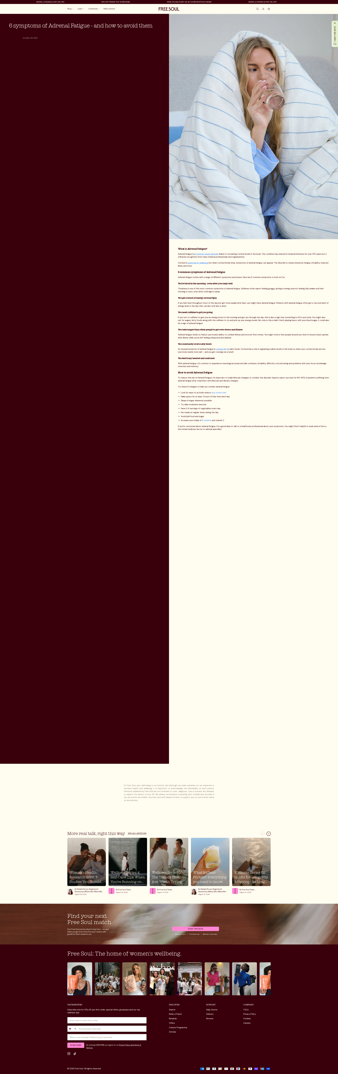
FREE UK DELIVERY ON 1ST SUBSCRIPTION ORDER (159, 2)
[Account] (263, 9)
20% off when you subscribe (86, 2)
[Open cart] (268, 9)
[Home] (169, 8)
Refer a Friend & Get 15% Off (20, 2)
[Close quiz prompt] (335, 23)
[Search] (258, 9)
